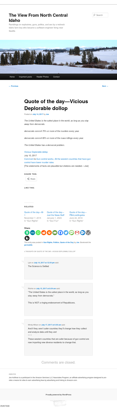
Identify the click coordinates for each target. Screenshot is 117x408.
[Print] (49, 232)
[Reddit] (43, 232)
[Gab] (27, 232)
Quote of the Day (67, 242)
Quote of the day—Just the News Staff (55, 213)
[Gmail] (77, 232)
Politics (56, 242)
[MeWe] (32, 232)
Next (105, 86)
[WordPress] (88, 232)
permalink (28, 245)
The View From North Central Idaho (38, 17)
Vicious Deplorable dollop (36, 151)
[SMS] (71, 232)
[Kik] (27, 238)
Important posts (25, 76)
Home (12, 76)
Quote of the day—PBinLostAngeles (78, 213)
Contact (56, 76)
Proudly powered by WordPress (58, 394)
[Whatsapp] (38, 232)
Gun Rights (47, 242)
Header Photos (43, 76)
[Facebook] (60, 232)
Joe (47, 114)
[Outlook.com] (82, 232)
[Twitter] (65, 232)
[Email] (54, 232)
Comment (29, 158)
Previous (13, 86)
